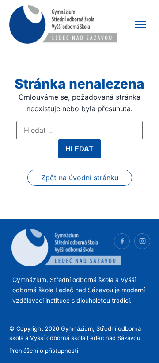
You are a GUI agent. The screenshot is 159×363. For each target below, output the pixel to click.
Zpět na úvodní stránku (79, 177)
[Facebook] (122, 241)
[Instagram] (142, 241)
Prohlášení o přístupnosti (43, 350)
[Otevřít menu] (140, 25)
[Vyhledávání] (79, 130)
